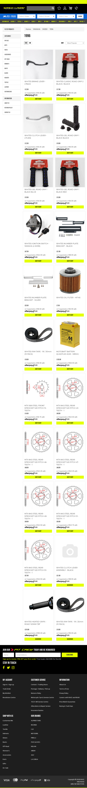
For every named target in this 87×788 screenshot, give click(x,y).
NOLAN (33, 746)
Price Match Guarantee (67, 702)
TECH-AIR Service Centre (39, 702)
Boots (39, 21)
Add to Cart (38, 99)
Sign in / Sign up (8, 684)
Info (36, 95)
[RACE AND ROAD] (14, 8)
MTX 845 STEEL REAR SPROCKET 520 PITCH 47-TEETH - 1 (67, 462)
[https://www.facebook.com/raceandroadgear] (3, 667)
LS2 (32, 729)
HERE (51, 659)
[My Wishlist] (59, 8)
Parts (69, 21)
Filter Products (9, 29)
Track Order (7, 689)
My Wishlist (7, 693)
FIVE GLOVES (35, 742)
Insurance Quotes (37, 710)
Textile (19, 21)
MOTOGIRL (34, 733)
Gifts (75, 21)
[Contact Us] (76, 9)
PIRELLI (33, 738)
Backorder (70, 585)
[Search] (52, 8)
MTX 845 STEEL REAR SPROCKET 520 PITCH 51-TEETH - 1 (67, 516)
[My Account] (65, 9)
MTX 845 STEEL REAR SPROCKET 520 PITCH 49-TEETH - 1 (35, 516)
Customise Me (5, 21)
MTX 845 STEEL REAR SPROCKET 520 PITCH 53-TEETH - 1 (35, 570)
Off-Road (46, 21)
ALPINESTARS (36, 720)
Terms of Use (64, 689)
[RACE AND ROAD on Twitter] (8, 667)
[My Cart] (70, 8)
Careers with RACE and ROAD (69, 697)
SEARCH (80, 16)
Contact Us (7, 112)
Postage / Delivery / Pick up (40, 689)
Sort (62, 43)
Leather (13, 21)
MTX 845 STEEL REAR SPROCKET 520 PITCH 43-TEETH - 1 (67, 408)
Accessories (62, 21)
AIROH (33, 751)
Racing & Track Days (66, 706)
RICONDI (34, 725)
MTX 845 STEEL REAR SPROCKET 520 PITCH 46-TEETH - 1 (35, 462)
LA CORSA (34, 759)
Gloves (33, 21)
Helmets (26, 21)
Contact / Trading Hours (39, 684)
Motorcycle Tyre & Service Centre (42, 697)
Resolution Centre (9, 697)
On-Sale (82, 21)
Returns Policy (9, 108)
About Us (7, 103)
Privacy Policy (63, 693)
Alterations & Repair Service (40, 706)
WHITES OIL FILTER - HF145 (68, 297)
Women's (53, 21)
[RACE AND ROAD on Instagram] (13, 667)
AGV (32, 755)
